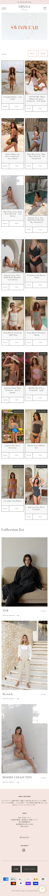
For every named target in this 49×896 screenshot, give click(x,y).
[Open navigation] (4, 8)
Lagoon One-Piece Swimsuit (13, 446)
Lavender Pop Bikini (13, 501)
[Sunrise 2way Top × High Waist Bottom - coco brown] (13, 256)
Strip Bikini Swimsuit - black (36, 333)
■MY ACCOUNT (24, 837)
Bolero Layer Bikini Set (36, 446)
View (16, 106)
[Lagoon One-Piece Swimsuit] (13, 426)
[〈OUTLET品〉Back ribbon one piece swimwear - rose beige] (36, 77)
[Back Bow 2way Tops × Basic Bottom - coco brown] (13, 192)
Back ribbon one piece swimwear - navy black (12, 156)
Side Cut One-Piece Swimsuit (36, 508)
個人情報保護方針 (24, 822)
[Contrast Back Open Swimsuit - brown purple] (13, 369)
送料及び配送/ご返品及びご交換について (24, 820)
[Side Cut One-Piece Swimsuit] (36, 484)
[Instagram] (23, 850)
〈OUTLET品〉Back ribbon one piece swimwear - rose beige (36, 98)
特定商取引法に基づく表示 (24, 824)
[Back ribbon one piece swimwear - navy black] (13, 135)
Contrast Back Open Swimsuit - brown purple (12, 390)
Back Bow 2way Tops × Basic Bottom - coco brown (12, 213)
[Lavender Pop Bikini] (13, 481)
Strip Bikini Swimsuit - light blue (12, 333)
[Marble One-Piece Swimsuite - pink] (36, 369)
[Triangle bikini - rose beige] (13, 77)
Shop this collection (9, 615)
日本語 (16, 869)
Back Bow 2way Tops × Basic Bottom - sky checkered (36, 156)
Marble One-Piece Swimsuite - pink (36, 389)
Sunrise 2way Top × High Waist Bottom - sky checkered (36, 220)
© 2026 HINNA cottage (18, 891)
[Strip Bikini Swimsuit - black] (36, 313)
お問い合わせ (24, 826)
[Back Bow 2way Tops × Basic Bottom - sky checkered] (36, 135)
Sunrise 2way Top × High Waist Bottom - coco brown (13, 277)
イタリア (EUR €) (29, 869)
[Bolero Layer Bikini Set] (36, 426)
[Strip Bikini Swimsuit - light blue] (13, 313)
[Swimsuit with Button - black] (36, 256)
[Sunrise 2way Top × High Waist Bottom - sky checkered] (36, 195)
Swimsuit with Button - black (36, 276)
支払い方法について (24, 817)
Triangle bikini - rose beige (12, 98)
